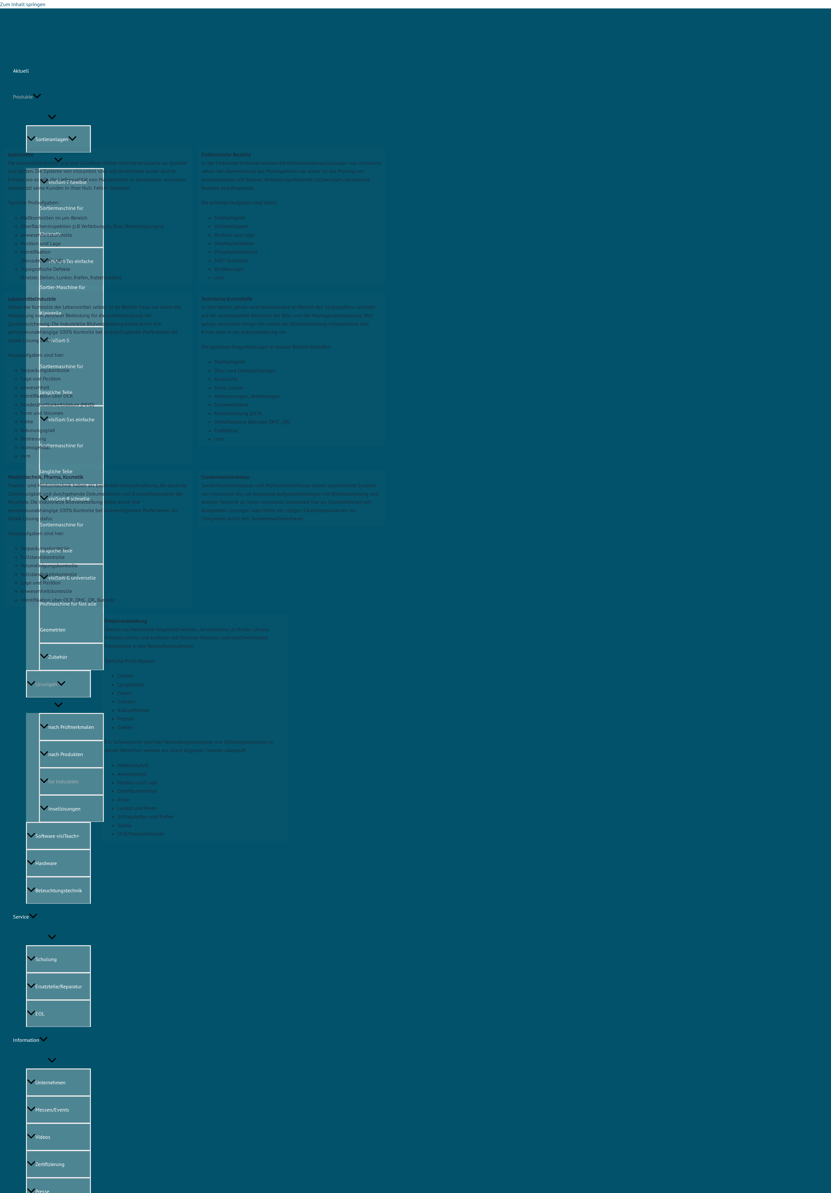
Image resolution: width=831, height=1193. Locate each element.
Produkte (23, 96)
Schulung (46, 959)
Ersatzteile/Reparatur (58, 986)
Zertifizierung (50, 1164)
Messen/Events (52, 1109)
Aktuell (21, 70)
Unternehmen (50, 1082)
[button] (37, 97)
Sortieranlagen (51, 139)
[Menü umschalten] (52, 117)
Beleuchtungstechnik (58, 890)
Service (21, 916)
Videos (42, 1137)
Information (26, 1040)
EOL (39, 1013)
